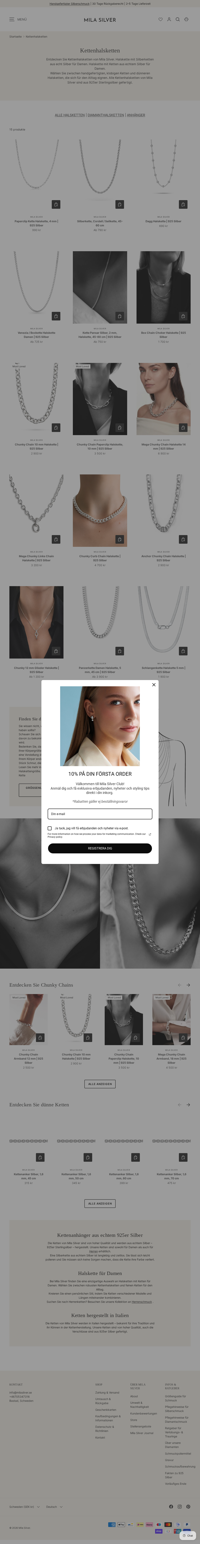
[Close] (154, 684)
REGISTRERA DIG (100, 848)
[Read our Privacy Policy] (150, 834)
